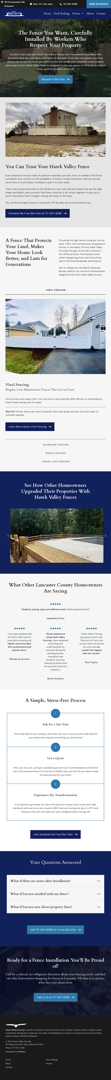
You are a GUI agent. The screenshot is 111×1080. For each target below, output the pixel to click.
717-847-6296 (70, 4)
